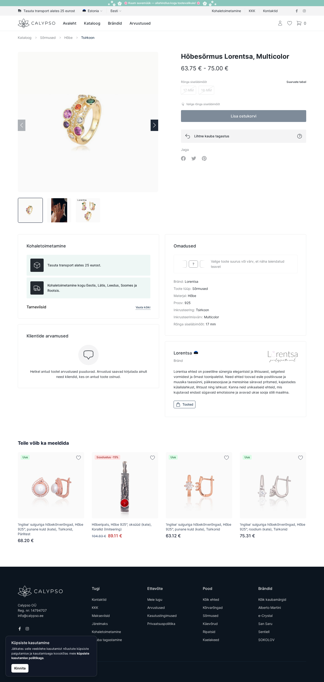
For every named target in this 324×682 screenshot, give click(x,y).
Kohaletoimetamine (226, 11)
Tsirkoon (87, 38)
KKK (252, 11)
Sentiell (263, 632)
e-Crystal (265, 616)
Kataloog (92, 23)
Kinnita (20, 668)
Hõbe (68, 38)
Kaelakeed (211, 640)
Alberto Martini (269, 608)
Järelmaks (100, 624)
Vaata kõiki (143, 307)
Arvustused (140, 23)
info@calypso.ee (30, 616)
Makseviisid (101, 616)
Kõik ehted (211, 599)
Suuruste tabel (296, 82)
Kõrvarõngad (213, 608)
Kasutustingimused (162, 616)
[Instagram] (304, 11)
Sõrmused (48, 38)
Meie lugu (154, 599)
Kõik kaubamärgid (272, 599)
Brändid (115, 23)
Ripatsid (209, 632)
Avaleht (69, 23)
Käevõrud (210, 624)
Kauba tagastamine (107, 640)
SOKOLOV (266, 640)
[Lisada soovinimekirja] (78, 457)
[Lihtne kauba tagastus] (299, 136)
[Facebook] (296, 11)
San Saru (265, 624)
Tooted (187, 404)
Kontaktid (270, 11)
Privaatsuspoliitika (161, 624)
